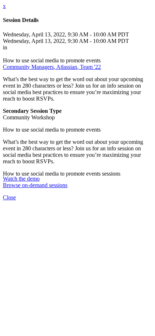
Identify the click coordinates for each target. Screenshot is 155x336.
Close (9, 197)
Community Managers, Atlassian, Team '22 (52, 67)
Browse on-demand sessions (35, 185)
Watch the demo (21, 179)
